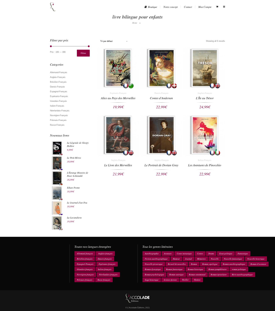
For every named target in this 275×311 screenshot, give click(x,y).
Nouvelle (215, 258)
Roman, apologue (210, 264)
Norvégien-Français (59, 115)
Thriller (185, 279)
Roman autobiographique (234, 264)
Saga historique (152, 279)
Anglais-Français (57, 77)
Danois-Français (57, 87)
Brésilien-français (84, 258)
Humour (176, 258)
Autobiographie (152, 253)
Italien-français (104, 269)
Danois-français (105, 258)
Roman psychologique (154, 274)
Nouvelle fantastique (233, 258)
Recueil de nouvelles (177, 264)
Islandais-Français (58, 101)
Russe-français (104, 279)
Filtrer (83, 53)
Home (134, 22)
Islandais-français (85, 269)
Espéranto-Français (59, 96)
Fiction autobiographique (156, 258)
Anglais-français (105, 253)
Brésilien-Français (58, 82)
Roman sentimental (197, 274)
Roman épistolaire (219, 274)
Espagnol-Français (58, 91)
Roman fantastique (174, 269)
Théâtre (197, 279)
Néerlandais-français (108, 274)
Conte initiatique (184, 253)
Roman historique (195, 269)
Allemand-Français (58, 72)
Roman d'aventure (258, 264)
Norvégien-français (85, 274)
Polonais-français (84, 279)
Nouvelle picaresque (154, 264)
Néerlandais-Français (59, 110)
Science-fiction (170, 279)
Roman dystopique (153, 269)
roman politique (239, 269)
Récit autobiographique (242, 274)
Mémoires (201, 258)
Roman (194, 264)
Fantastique (243, 253)
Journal (188, 258)
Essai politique (225, 253)
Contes (200, 253)
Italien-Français (57, 106)
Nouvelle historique (255, 258)
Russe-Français (57, 125)
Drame (211, 253)
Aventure (168, 253)
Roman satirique (176, 274)
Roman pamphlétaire (217, 269)
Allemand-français (85, 253)
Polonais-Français (58, 120)
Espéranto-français (107, 264)
